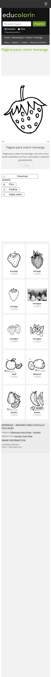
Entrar (6, 42)
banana (37, 412)
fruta (25, 436)
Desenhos (11, 29)
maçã (14, 374)
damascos (37, 374)
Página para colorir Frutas (20, 432)
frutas (30, 436)
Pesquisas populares (12, 32)
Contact (24, 42)
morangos (37, 303)
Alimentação (18, 37)
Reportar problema (38, 42)
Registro (15, 42)
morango (38, 37)
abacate (14, 412)
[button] (12, 194)
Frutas (29, 37)
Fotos (22, 29)
